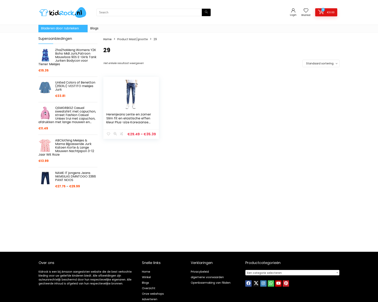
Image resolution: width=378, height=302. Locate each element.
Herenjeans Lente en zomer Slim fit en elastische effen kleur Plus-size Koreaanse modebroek (128, 120)
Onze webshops (153, 294)
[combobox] (292, 272)
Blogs (94, 28)
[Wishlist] (306, 10)
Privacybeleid (200, 272)
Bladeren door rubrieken (60, 28)
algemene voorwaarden (207, 277)
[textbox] (292, 273)
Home (107, 39)
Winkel (146, 277)
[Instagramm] (263, 283)
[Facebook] (248, 283)
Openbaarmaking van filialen (211, 283)
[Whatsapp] (271, 283)
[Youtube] (278, 283)
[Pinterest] (286, 283)
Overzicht (148, 288)
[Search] (206, 12)
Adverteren (149, 299)
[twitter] (256, 283)
